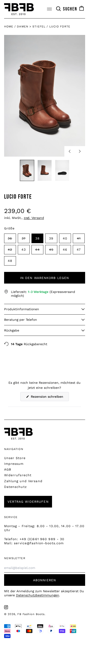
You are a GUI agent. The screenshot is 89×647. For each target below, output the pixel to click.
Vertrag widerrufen (28, 501)
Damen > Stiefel (31, 26)
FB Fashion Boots (30, 614)
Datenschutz (15, 487)
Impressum (14, 464)
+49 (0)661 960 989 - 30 (42, 539)
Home (8, 26)
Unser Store (15, 458)
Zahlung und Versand (23, 481)
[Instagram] (6, 607)
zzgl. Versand (34, 218)
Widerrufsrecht (18, 475)
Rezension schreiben (49, 398)
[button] (66, 9)
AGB (7, 469)
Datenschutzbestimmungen (37, 595)
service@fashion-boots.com (39, 543)
